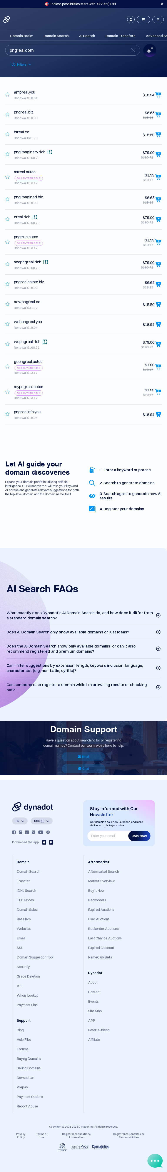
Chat (85, 769)
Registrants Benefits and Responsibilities (129, 1135)
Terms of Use (42, 1135)
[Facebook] (14, 832)
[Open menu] (158, 19)
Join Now (139, 836)
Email (85, 757)
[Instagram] (20, 832)
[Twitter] (33, 832)
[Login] (131, 19)
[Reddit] (48, 832)
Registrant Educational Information (76, 1135)
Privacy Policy (20, 1135)
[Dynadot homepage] (7, 19)
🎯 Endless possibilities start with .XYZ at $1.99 (80, 4)
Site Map (95, 1011)
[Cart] (143, 19)
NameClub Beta (100, 957)
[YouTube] (40, 832)
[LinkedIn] (27, 832)
